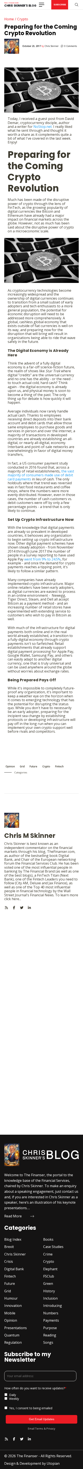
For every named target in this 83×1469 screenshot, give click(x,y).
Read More (13, 1216)
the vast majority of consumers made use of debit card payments (41, 475)
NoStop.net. (42, 126)
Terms (39, 1428)
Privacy (50, 1428)
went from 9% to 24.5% (42, 559)
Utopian (53, 1463)
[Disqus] (41, 963)
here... (16, 899)
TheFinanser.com (60, 851)
